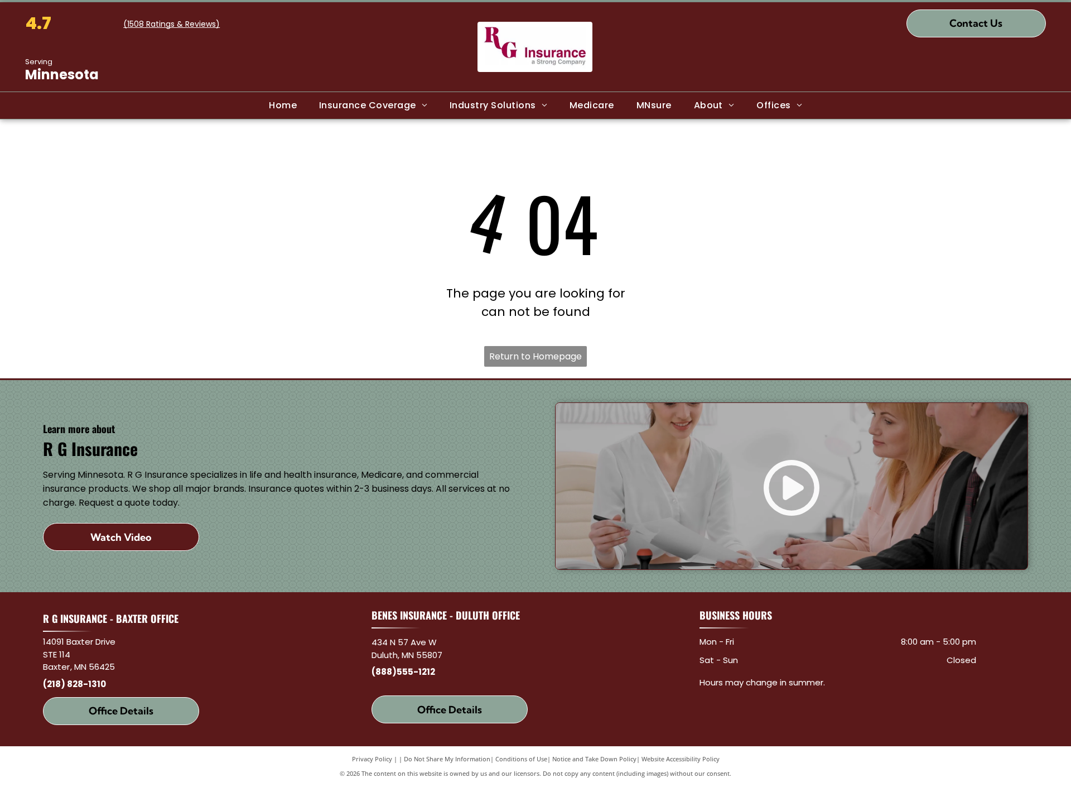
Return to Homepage (535, 356)
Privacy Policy (372, 759)
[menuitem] (283, 105)
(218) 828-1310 (74, 684)
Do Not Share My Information (447, 759)
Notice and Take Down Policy (594, 759)
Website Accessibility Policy (680, 759)
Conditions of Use (521, 759)
